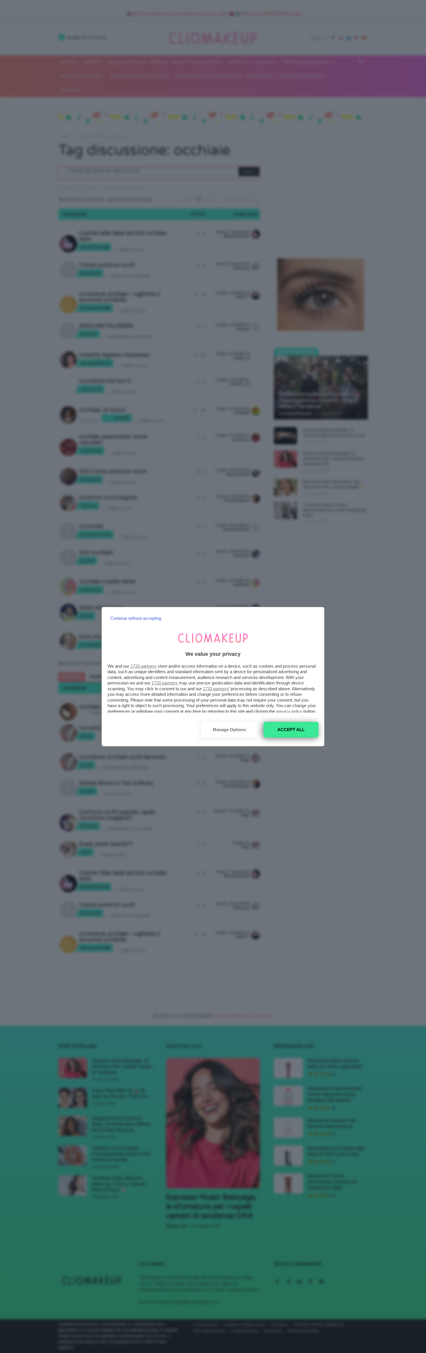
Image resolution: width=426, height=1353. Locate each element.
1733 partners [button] (143, 666)
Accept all (291, 729)
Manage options (229, 729)
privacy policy (289, 711)
